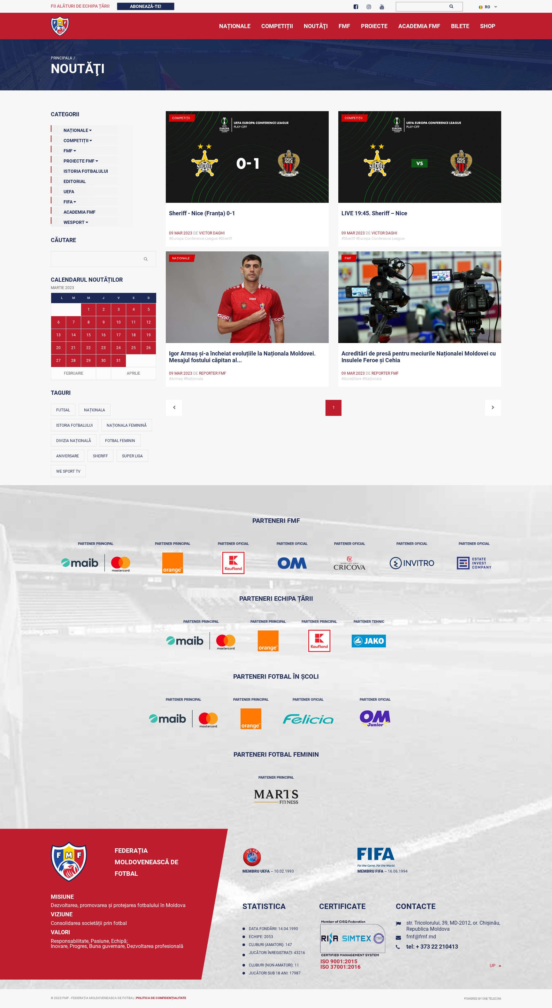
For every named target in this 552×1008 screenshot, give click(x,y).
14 (73, 335)
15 (88, 335)
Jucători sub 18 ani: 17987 (276, 973)
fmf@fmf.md (421, 937)
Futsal (63, 410)
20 (58, 348)
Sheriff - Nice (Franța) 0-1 (202, 213)
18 (133, 335)
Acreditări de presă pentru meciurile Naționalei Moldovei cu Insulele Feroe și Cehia (418, 356)
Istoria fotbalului (74, 425)
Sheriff (100, 456)
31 (118, 360)
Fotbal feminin (120, 441)
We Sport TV (68, 471)
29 (88, 360)
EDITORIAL (75, 181)
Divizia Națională (73, 441)
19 (148, 335)
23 (103, 348)
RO (487, 7)
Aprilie (133, 373)
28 (73, 360)
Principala (61, 58)
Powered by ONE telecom (482, 998)
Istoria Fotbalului (86, 171)
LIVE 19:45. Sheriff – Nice (374, 213)
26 (148, 348)
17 (118, 335)
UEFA (69, 191)
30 (103, 360)
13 (58, 335)
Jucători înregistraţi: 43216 (277, 955)
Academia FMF (80, 212)
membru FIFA (370, 871)
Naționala (94, 410)
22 (88, 348)
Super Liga (132, 456)
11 (133, 322)
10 (118, 322)
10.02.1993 (284, 871)
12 (148, 322)
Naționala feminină (127, 425)
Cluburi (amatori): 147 (271, 945)
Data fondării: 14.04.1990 (274, 929)
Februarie (73, 373)
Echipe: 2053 (262, 937)
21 (73, 348)
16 (103, 335)
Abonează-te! (145, 6)
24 (118, 348)
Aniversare (67, 456)
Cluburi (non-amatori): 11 (275, 965)
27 (58, 360)
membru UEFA (256, 871)
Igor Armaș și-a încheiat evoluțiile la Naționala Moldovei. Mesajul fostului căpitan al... (242, 356)
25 (133, 348)
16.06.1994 (398, 871)
